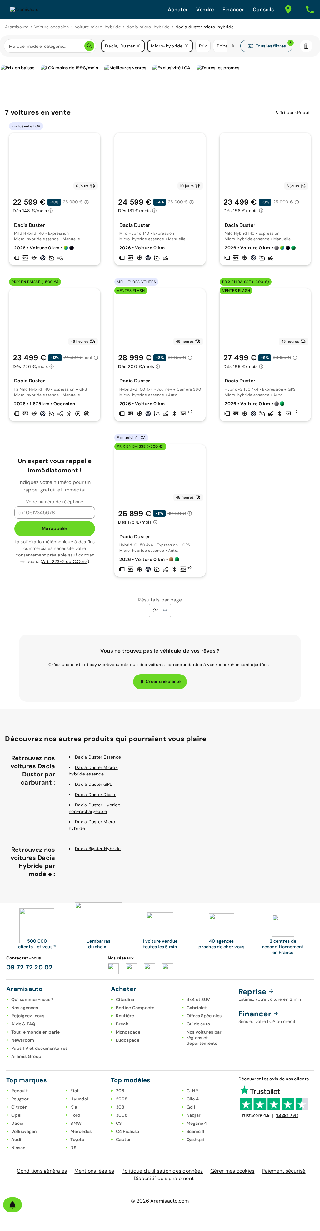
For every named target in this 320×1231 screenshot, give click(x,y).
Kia (73, 1107)
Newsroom (22, 1040)
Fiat (74, 1091)
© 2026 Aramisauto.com (160, 1201)
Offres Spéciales (204, 1016)
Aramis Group (26, 1056)
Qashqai (195, 1139)
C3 (119, 1123)
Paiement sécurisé (283, 1171)
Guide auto (198, 1024)
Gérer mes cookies (232, 1171)
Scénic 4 (196, 1131)
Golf (191, 1107)
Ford (75, 1115)
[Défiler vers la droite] (233, 46)
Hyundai (79, 1099)
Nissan (18, 1147)
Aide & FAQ (23, 1024)
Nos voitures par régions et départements (204, 1037)
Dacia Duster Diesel (95, 794)
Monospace (128, 1032)
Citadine (125, 999)
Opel (16, 1115)
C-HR (192, 1091)
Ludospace (127, 1040)
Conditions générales (42, 1171)
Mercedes (81, 1131)
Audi (16, 1139)
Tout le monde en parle (35, 1032)
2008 (122, 1099)
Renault (19, 1091)
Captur (123, 1139)
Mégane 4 (197, 1123)
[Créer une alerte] (12, 1204)
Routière (125, 1016)
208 (120, 1091)
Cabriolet (197, 1007)
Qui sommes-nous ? (32, 999)
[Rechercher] (89, 46)
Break (122, 1024)
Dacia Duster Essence (98, 757)
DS (73, 1147)
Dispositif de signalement (164, 1178)
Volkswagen (24, 1131)
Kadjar (194, 1115)
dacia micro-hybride (148, 27)
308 (120, 1107)
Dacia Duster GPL (93, 784)
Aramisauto (17, 27)
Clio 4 (193, 1099)
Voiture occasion (51, 27)
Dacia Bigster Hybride (98, 848)
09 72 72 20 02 (29, 967)
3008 (122, 1115)
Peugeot (20, 1099)
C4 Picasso (127, 1131)
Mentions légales (94, 1171)
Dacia (17, 1123)
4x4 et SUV (198, 999)
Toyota (77, 1139)
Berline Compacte (135, 1007)
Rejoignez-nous (28, 1016)
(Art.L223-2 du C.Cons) (65, 561)
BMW (76, 1123)
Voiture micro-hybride (98, 27)
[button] (138, 45)
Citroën (19, 1107)
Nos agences (24, 1007)
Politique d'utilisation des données (162, 1171)
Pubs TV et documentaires (39, 1048)
